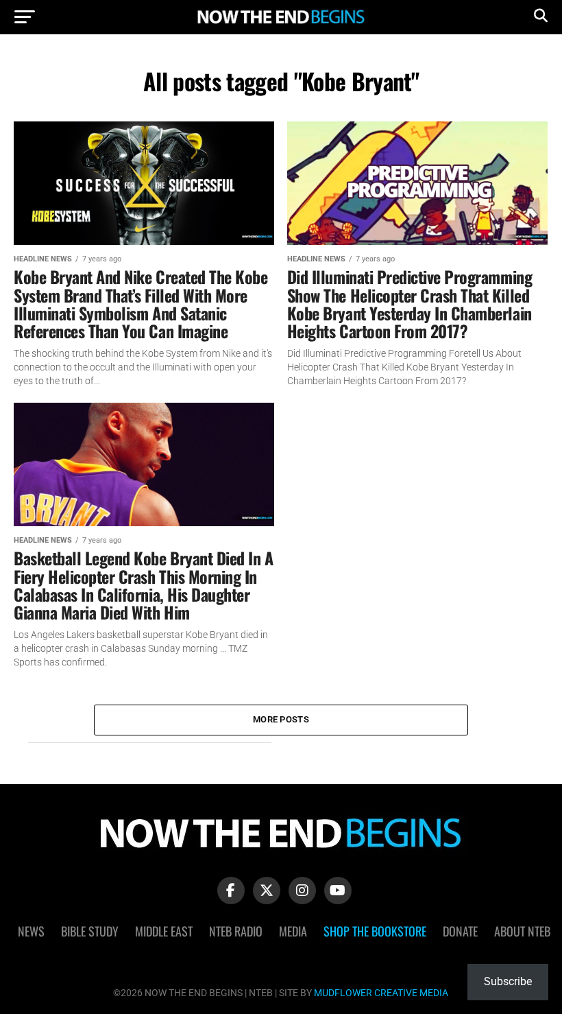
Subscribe (508, 981)
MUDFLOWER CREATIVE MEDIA (381, 993)
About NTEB (522, 931)
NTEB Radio (235, 931)
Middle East (164, 931)
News (31, 931)
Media (293, 931)
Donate (460, 931)
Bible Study (90, 931)
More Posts (281, 719)
